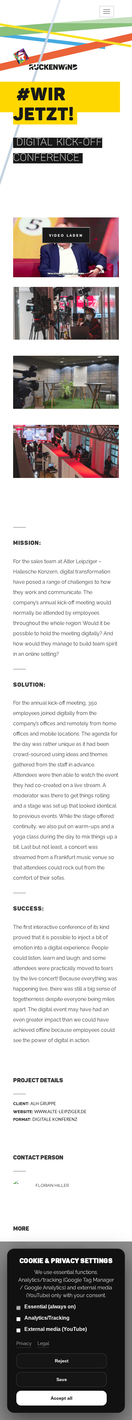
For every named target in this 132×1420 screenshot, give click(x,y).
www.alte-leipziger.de (60, 1111)
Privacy (24, 1343)
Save (61, 1379)
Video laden (66, 236)
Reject (62, 1360)
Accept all (61, 1398)
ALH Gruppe (43, 1103)
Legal (43, 1343)
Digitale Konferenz (54, 1119)
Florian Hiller (52, 1185)
